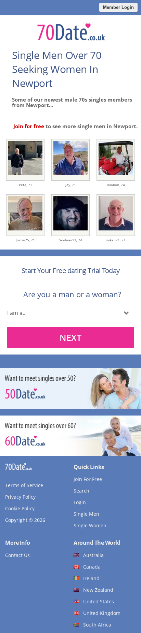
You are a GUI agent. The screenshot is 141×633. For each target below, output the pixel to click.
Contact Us (17, 555)
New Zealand (98, 590)
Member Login (118, 7)
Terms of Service (24, 485)
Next (70, 337)
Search (81, 490)
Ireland (91, 578)
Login (80, 502)
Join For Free (88, 479)
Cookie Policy (20, 508)
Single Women (90, 525)
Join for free (28, 126)
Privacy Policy (20, 497)
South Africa (97, 624)
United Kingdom (101, 613)
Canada (92, 566)
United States (98, 601)
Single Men (86, 514)
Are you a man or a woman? (72, 294)
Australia (93, 555)
